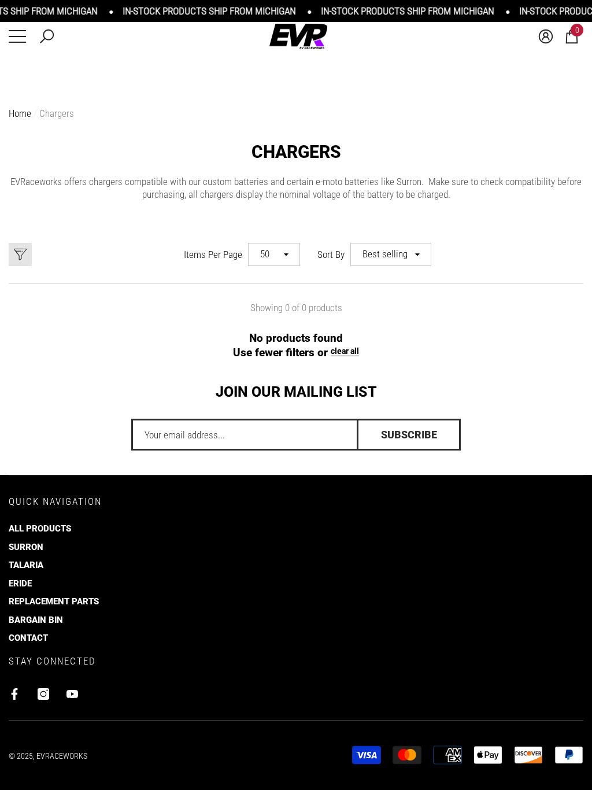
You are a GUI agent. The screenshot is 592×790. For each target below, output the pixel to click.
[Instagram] (43, 694)
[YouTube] (72, 694)
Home (20, 113)
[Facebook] (14, 694)
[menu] (17, 36)
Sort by (331, 254)
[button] (47, 36)
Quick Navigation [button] (55, 501)
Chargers (56, 113)
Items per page (213, 254)
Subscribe (409, 435)
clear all (345, 351)
